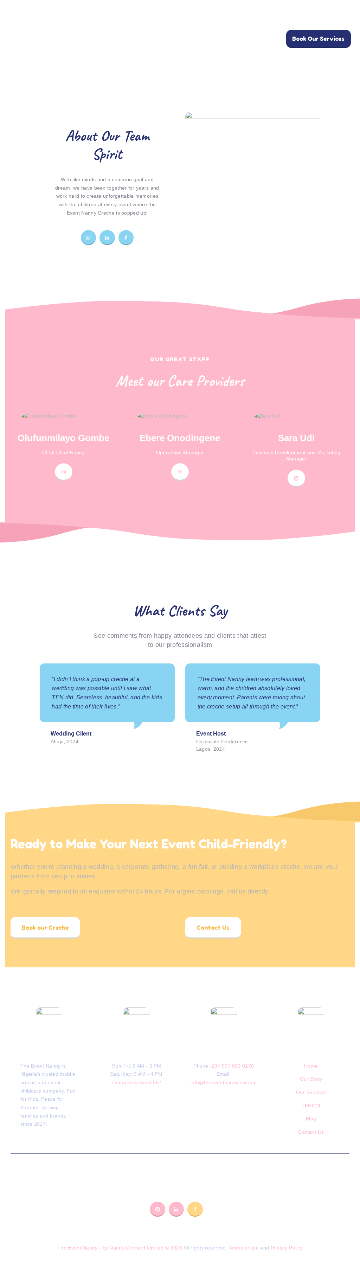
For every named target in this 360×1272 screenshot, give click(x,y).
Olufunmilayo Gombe (63, 438)
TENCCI (311, 1105)
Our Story (311, 1079)
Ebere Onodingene (180, 438)
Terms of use (244, 1248)
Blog (311, 1118)
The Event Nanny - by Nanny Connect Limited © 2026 (119, 1248)
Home (311, 1066)
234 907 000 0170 (232, 1066)
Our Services (311, 1092)
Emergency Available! (136, 1082)
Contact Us (311, 1132)
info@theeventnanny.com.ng (224, 1082)
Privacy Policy (287, 1248)
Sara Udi (296, 438)
